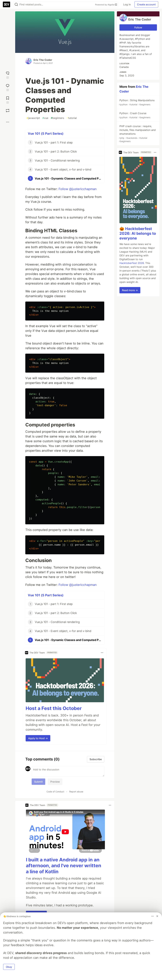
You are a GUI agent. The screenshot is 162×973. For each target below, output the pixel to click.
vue (45, 118)
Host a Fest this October (54, 708)
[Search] (16, 4)
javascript (33, 118)
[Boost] (8, 110)
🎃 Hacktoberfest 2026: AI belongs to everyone (137, 233)
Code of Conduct (55, 791)
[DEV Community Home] (6, 4)
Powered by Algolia (105, 4)
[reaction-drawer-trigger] (7, 75)
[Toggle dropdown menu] (102, 652)
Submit (38, 781)
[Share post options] (7, 122)
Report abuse (76, 791)
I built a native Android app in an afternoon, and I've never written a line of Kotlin (63, 865)
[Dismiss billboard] (157, 916)
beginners (57, 118)
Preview (55, 781)
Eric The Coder (43, 59)
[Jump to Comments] (8, 87)
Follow (138, 27)
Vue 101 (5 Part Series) (45, 133)
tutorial (72, 118)
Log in (127, 4)
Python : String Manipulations (137, 102)
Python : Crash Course (134, 115)
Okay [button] (9, 966)
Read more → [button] (130, 290)
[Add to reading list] (8, 100)
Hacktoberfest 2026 (131, 263)
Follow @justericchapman (78, 189)
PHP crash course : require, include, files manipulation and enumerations (137, 134)
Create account (146, 4)
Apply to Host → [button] (38, 738)
